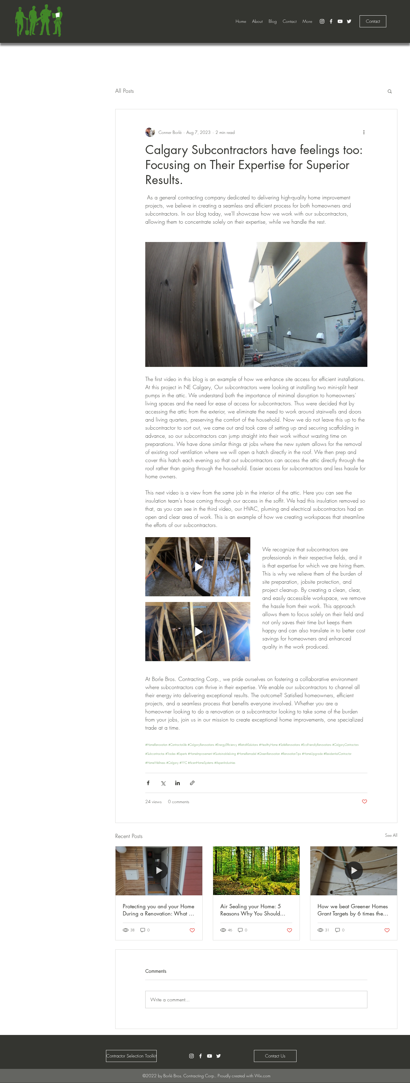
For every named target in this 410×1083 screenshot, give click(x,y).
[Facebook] (331, 21)
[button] (390, 91)
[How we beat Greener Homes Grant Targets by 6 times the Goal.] (353, 870)
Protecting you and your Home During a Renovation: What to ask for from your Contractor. (158, 910)
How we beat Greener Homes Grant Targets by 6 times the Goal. (353, 910)
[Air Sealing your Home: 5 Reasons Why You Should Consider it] (256, 870)
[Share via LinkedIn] (177, 783)
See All (391, 835)
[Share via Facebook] (148, 783)
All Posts (124, 90)
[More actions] (363, 132)
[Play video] (256, 304)
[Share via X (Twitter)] (163, 783)
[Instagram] (322, 21)
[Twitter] (349, 21)
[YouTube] (340, 21)
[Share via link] (192, 783)
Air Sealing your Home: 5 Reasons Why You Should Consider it (250, 910)
